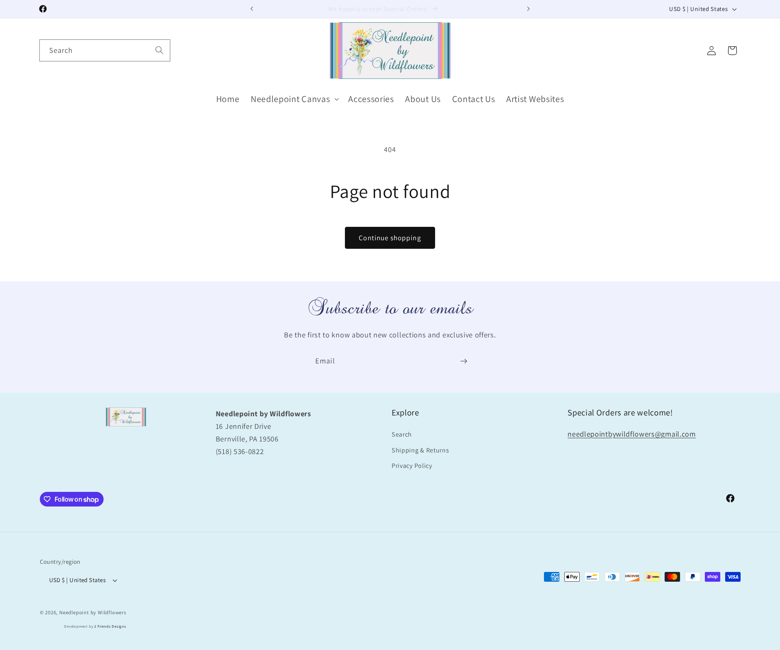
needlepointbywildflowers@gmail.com (632, 434)
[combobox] (105, 50)
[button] (293, 99)
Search (402, 434)
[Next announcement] (528, 9)
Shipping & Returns (420, 450)
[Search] (159, 50)
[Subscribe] (463, 361)
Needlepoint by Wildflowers (92, 612)
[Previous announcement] (252, 9)
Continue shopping (390, 237)
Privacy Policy (412, 466)
